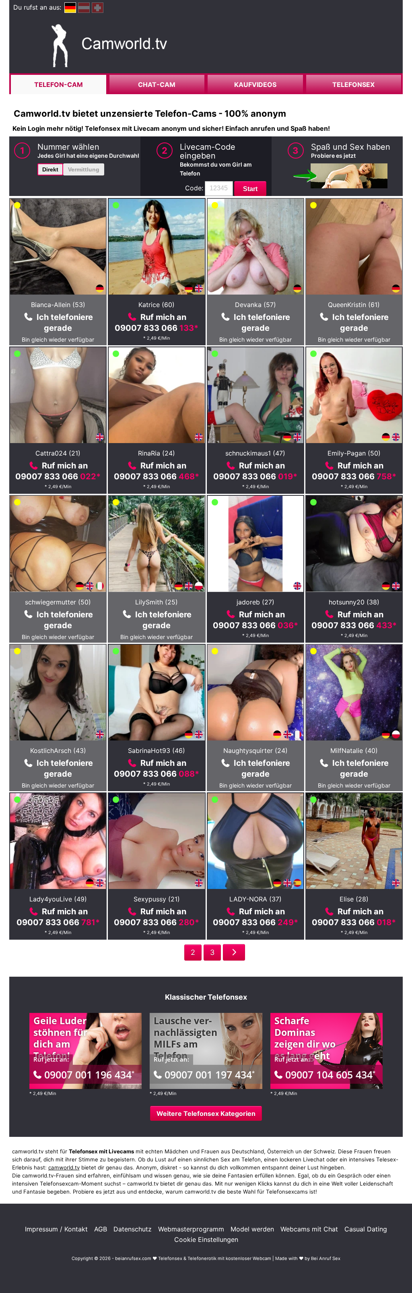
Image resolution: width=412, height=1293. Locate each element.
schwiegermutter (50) (58, 602)
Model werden (252, 1229)
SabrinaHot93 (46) (156, 751)
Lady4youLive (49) (58, 899)
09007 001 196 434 (89, 1074)
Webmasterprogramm (191, 1229)
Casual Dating (365, 1229)
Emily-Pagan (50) (354, 453)
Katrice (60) (156, 305)
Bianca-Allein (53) (58, 305)
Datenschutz (132, 1229)
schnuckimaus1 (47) (255, 453)
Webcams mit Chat (309, 1229)
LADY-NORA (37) (255, 899)
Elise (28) (354, 899)
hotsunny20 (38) (354, 602)
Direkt (50, 169)
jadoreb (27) (255, 602)
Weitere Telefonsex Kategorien (206, 1113)
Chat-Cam (156, 84)
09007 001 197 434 (210, 1074)
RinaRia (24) (156, 453)
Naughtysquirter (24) (255, 751)
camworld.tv (64, 1167)
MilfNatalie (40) (354, 751)
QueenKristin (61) (354, 305)
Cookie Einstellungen (206, 1239)
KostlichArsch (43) (58, 751)
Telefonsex (353, 84)
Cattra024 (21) (57, 453)
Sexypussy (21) (157, 899)
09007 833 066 (156, 328)
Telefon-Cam (58, 84)
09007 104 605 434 (330, 1074)
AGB (100, 1229)
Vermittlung (83, 169)
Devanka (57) (255, 305)
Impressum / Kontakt (56, 1229)
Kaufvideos (255, 84)
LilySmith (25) (156, 602)
